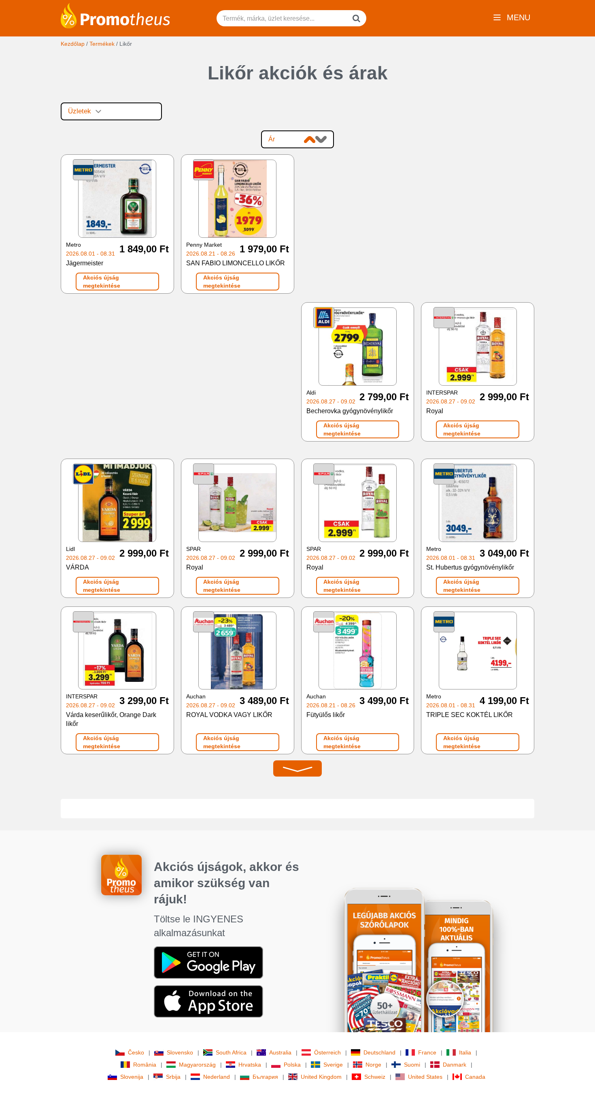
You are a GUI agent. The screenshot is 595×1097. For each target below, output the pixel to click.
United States (425, 1077)
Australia (280, 1052)
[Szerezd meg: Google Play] (208, 962)
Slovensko (180, 1052)
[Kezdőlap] (115, 15)
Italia (465, 1052)
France (427, 1052)
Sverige (333, 1064)
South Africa (231, 1052)
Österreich (327, 1052)
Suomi (412, 1064)
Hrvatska (249, 1064)
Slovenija (131, 1077)
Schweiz (374, 1077)
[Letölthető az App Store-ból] (208, 1001)
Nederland (216, 1077)
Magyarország (197, 1064)
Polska (292, 1064)
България (265, 1077)
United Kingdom (321, 1077)
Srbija (173, 1077)
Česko (136, 1052)
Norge (373, 1064)
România (144, 1064)
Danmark (454, 1064)
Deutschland (379, 1052)
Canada (475, 1077)
